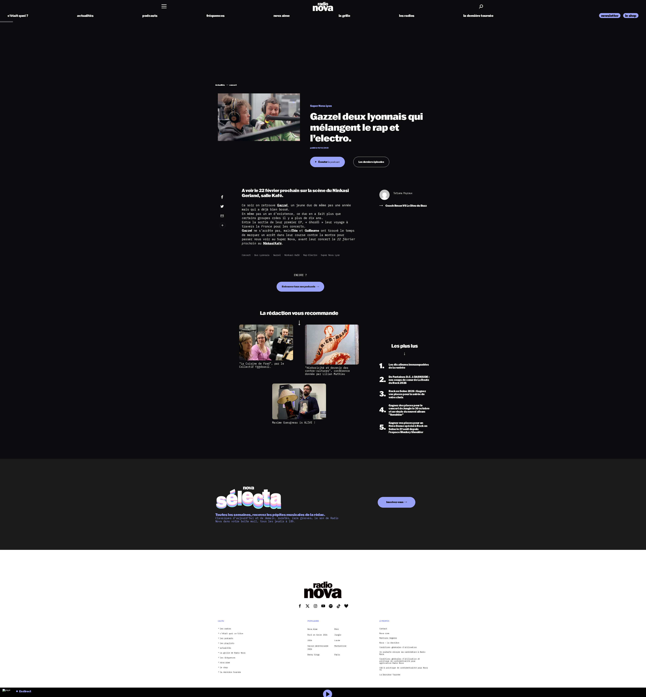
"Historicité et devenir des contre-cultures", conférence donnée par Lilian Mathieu (327, 371)
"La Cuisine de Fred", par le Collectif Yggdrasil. (261, 365)
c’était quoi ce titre (231, 633)
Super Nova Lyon (330, 255)
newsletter (609, 15)
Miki (336, 629)
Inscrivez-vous (394, 502)
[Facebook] (227, 197)
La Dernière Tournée (389, 675)
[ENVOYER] (227, 216)
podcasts (149, 15)
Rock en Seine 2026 (317, 635)
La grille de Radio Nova (232, 653)
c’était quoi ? (18, 15)
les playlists (227, 643)
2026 (310, 640)
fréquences (215, 15)
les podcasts (226, 638)
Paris (337, 654)
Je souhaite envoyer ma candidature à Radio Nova (402, 653)
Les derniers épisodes (371, 161)
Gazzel (277, 255)
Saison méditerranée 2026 (318, 647)
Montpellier (340, 646)
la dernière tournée (478, 15)
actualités (85, 15)
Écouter (329, 161)
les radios (406, 15)
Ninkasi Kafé (292, 255)
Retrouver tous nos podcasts (299, 286)
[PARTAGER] (227, 206)
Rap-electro (310, 255)
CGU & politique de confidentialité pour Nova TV (403, 669)
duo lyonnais (262, 255)
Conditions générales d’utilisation (398, 647)
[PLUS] (227, 225)
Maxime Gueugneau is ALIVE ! (293, 422)
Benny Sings (314, 654)
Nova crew (384, 633)
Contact (383, 629)
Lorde (337, 640)
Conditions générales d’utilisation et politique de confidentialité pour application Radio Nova (399, 661)
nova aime (282, 15)
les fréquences (227, 658)
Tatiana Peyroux (402, 193)
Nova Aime (312, 629)
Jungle (337, 635)
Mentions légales (388, 638)
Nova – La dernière (389, 643)
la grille (344, 15)
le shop (630, 15)
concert (246, 255)
